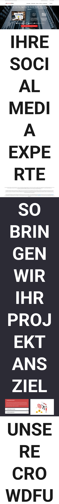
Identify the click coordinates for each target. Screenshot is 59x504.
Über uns (40, 3)
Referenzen (45, 3)
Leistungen (28, 3)
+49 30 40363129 (52, 0)
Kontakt (51, 3)
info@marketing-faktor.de (44, 0)
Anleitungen (33, 3)
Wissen (37, 3)
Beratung (52, 194)
